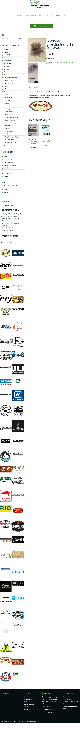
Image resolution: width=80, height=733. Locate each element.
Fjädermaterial (66, 62)
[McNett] (13, 449)
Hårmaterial (8, 114)
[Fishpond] (13, 319)
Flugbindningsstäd (10, 142)
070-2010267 (74, 701)
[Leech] (0, 419)
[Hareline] (13, 377)
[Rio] (0, 504)
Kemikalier (8, 100)
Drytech (6, 52)
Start (13, 15)
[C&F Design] (13, 272)
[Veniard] (0, 641)
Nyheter (33, 15)
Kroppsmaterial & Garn (12, 117)
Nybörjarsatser (9, 140)
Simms (6, 49)
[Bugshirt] (13, 261)
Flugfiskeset (7, 75)
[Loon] (0, 434)
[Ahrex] (13, 246)
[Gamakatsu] (13, 350)
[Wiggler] (0, 670)
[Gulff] (13, 363)
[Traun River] (0, 609)
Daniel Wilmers (8, 55)
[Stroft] (13, 565)
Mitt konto (58, 15)
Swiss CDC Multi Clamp (9, 228)
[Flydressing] (0, 350)
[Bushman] (0, 272)
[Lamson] (13, 404)
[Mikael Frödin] (0, 464)
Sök (20, 39)
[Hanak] (0, 377)
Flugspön (6, 66)
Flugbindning (60, 62)
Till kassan (7, 174)
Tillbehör (6, 89)
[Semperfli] (13, 519)
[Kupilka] (0, 404)
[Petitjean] (13, 475)
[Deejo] (0, 294)
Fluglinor (6, 72)
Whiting (7, 109)
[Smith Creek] (0, 550)
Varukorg (6, 176)
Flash (6, 94)
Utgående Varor (8, 63)
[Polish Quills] (0, 489)
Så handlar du (8, 159)
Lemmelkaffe (8, 60)
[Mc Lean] (0, 449)
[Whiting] (13, 656)
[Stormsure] (0, 565)
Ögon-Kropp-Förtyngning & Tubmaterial (12, 124)
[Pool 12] (13, 489)
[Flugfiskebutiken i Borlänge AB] (0, 335)
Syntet (7, 106)
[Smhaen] (13, 534)
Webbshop (20, 15)
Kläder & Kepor (8, 83)
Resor (27, 15)
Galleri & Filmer (49, 15)
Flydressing (48, 63)
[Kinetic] (0, 389)
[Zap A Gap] (13, 670)
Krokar (7, 134)
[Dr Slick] (0, 306)
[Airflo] (0, 261)
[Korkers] (13, 389)
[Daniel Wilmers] (13, 282)
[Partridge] (0, 475)
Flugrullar (6, 69)
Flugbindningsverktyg (11, 137)
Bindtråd (7, 128)
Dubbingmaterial (10, 120)
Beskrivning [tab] (34, 87)
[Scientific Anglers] (13, 504)
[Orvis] (13, 464)
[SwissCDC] (13, 580)
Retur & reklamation (10, 165)
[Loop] (13, 434)
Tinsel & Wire (9, 131)
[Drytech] (13, 306)
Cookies (26, 709)
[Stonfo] (13, 550)
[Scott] (0, 519)
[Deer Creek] (13, 294)
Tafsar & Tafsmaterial (10, 77)
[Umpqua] (0, 623)
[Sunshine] (0, 580)
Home (28, 35)
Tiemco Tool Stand (7, 230)
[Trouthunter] (13, 609)
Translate (36, 2)
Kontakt (66, 15)
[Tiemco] (13, 595)
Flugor (5, 145)
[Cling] (0, 282)
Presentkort (7, 58)
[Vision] (13, 641)
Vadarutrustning (8, 80)
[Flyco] (13, 335)
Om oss (40, 15)
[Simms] (0, 534)
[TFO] (0, 595)
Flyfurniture (8, 97)
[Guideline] (0, 363)
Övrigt (7, 103)
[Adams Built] (0, 246)
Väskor (6, 86)
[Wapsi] (0, 656)
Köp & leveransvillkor (10, 162)
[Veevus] (13, 623)
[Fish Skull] (0, 319)
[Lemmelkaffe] (13, 419)
